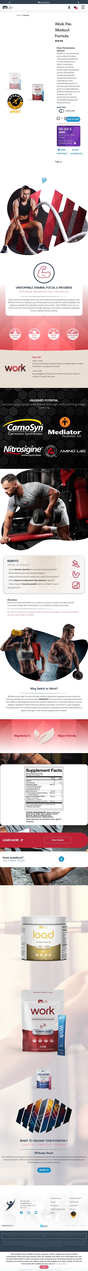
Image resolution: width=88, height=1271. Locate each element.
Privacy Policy (60, 1264)
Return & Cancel (80, 1225)
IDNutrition (75, 1198)
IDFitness (74, 1202)
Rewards (55, 1206)
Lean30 (74, 1206)
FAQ (52, 1213)
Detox (72, 1209)
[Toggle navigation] (83, 7)
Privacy (65, 1225)
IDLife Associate (58, 1209)
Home (18, 15)
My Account (56, 1198)
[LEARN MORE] (23, 427)
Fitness (26, 15)
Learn (53, 1202)
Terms (71, 1225)
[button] (9, 2)
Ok (44, 1267)
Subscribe (70, 111)
